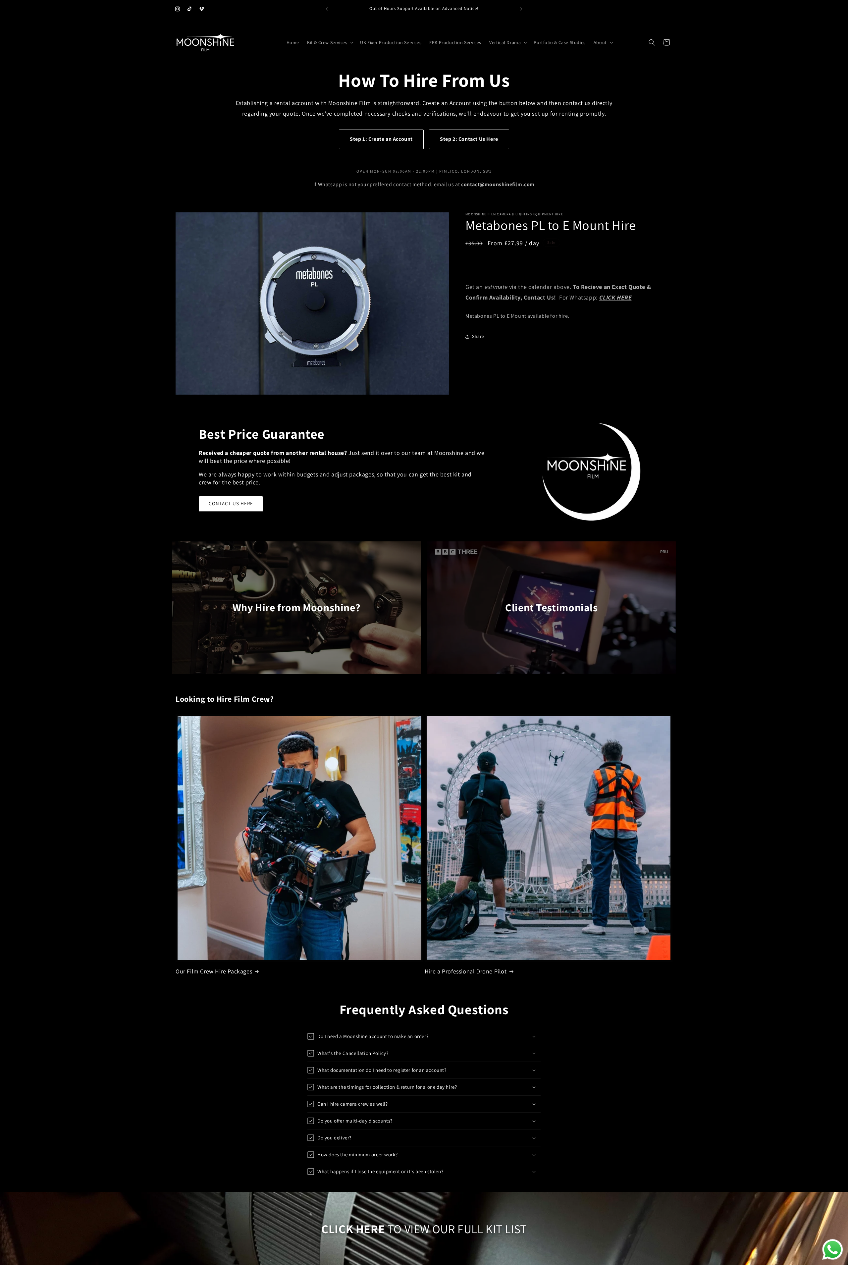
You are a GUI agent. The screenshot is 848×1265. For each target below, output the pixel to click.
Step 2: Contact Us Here (469, 139)
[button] (329, 42)
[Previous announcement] (327, 9)
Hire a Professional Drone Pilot (466, 971)
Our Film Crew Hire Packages (214, 971)
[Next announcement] (521, 9)
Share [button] (478, 336)
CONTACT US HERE (231, 503)
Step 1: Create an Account (381, 139)
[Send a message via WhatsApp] (833, 1250)
